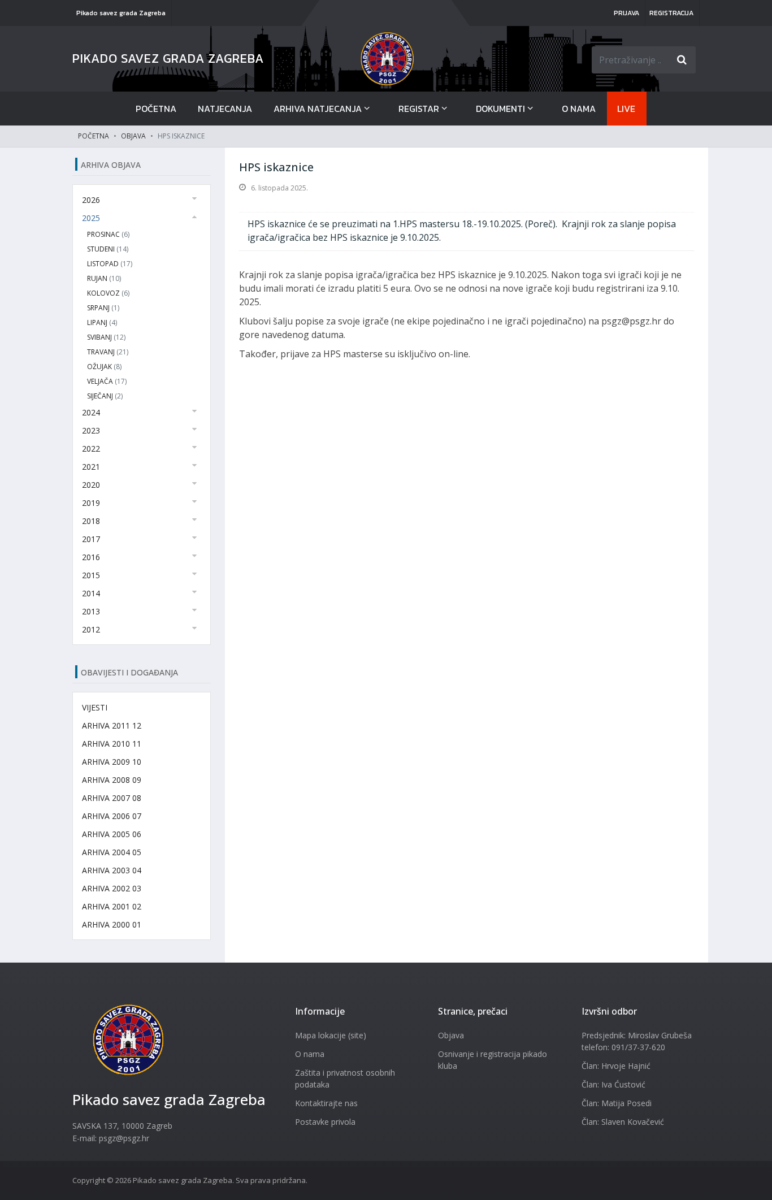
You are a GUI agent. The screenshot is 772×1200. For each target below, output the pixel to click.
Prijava (626, 13)
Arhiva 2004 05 (111, 852)
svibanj (106, 337)
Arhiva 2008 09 (111, 779)
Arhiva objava (111, 164)
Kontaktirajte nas (326, 1103)
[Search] (682, 59)
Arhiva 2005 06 (111, 834)
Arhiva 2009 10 (111, 761)
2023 (91, 430)
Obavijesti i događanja (129, 672)
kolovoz (108, 293)
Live (626, 108)
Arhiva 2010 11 (111, 743)
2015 (91, 575)
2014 (91, 593)
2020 (91, 484)
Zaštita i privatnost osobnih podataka (345, 1078)
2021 (91, 466)
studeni (107, 249)
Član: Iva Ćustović (613, 1084)
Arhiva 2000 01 (111, 924)
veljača (107, 381)
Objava (133, 136)
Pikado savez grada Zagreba (121, 13)
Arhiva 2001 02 (111, 906)
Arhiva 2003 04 (111, 870)
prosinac (108, 234)
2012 (91, 629)
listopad (109, 263)
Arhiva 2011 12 (111, 725)
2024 (91, 412)
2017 (91, 539)
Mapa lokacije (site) (330, 1035)
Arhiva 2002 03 (111, 888)
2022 (91, 448)
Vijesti (94, 707)
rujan (104, 278)
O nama (579, 108)
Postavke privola (325, 1121)
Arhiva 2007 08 (111, 797)
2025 (91, 218)
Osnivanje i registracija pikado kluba (492, 1060)
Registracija (671, 13)
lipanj (102, 322)
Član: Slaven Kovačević (623, 1121)
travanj (107, 352)
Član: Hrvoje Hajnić (616, 1065)
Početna (156, 108)
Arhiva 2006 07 (111, 816)
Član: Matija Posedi (617, 1103)
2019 (91, 502)
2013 (91, 611)
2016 (91, 557)
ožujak (104, 366)
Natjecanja (225, 108)
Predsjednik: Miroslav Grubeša (637, 1035)
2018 (91, 520)
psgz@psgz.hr (124, 1138)
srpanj (103, 308)
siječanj (105, 396)
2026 (91, 199)
